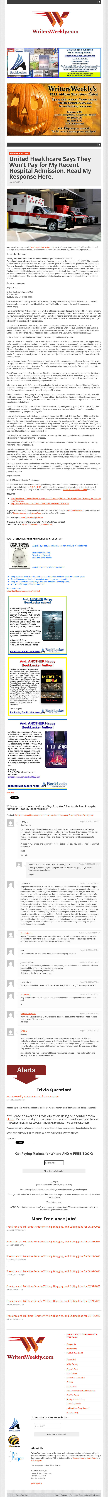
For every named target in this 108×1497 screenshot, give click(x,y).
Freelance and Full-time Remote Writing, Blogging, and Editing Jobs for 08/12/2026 (53, 1256)
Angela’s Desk (72, 1369)
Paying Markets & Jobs (76, 1399)
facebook (31, 517)
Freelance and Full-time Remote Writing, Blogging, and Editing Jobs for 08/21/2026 (53, 1241)
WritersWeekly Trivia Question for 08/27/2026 (32, 1096)
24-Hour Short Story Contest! (78, 1408)
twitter (23, 517)
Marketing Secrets (74, 1403)
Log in (57, 1495)
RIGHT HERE (35, 487)
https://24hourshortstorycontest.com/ (37, 524)
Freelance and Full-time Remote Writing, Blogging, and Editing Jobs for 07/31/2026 (53, 1286)
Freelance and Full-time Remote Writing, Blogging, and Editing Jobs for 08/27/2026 (53, 1226)
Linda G (24, 1031)
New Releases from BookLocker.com (81, 1390)
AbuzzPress (36, 513)
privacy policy (36, 1483)
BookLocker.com (20, 513)
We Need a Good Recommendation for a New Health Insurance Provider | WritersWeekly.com (54, 815)
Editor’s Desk (72, 1373)
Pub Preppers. (36, 1460)
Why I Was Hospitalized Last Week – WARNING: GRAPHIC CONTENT (40, 503)
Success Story (72, 1412)
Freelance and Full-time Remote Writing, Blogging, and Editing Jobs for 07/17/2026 (53, 1315)
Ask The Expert (73, 1395)
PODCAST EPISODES (76, 1377)
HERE (10, 1119)
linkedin (39, 517)
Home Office (71, 1386)
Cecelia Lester (27, 933)
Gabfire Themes (94, 1495)
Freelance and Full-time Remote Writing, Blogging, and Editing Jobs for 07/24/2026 (53, 1301)
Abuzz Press (92, 1458)
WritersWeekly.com (76, 510)
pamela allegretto (28, 1013)
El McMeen (25, 994)
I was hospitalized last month (42, 247)
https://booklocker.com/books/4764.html (23, 591)
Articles (70, 1382)
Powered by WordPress (69, 1495)
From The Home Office (20, 153)
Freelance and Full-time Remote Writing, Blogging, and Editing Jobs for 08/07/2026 (53, 1271)
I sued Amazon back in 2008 (75, 489)
